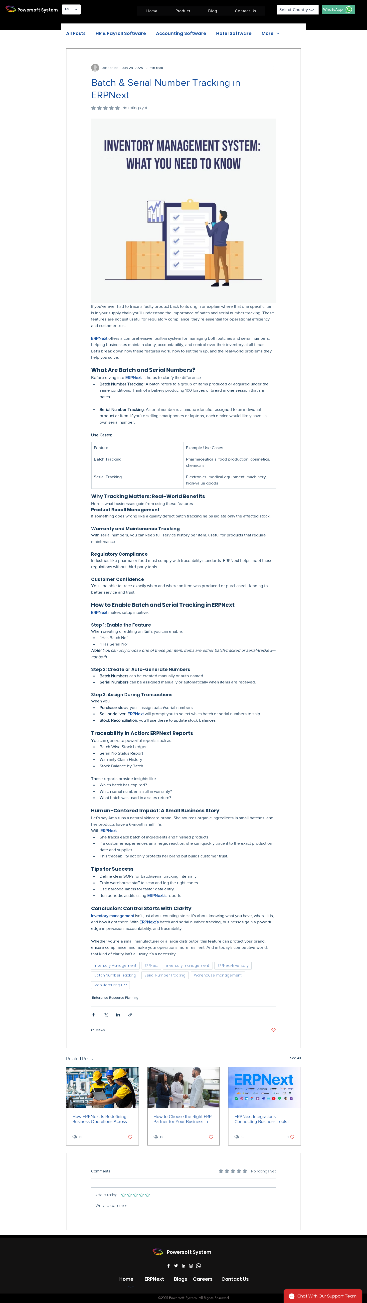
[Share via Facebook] (93, 1014)
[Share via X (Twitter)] (105, 1014)
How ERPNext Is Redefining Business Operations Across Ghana (99, 1119)
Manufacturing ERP (110, 984)
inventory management (187, 965)
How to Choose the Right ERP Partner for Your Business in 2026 (183, 1119)
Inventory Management (115, 965)
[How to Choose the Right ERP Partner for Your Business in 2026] (184, 1087)
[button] (183, 10)
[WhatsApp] (198, 1265)
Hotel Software (234, 33)
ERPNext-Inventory (233, 965)
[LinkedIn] (183, 1265)
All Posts (76, 33)
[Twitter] (176, 1265)
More (268, 33)
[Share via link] (130, 1014)
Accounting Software (181, 33)
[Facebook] (168, 1265)
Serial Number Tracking (165, 975)
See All (295, 1058)
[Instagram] (190, 1265)
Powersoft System (37, 10)
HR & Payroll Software (121, 33)
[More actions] (273, 68)
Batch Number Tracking (115, 975)
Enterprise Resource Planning (115, 997)
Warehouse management (218, 975)
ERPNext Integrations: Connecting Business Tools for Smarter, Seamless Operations (264, 1119)
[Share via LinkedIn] (118, 1014)
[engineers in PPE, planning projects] (102, 1087)
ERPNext (151, 965)
